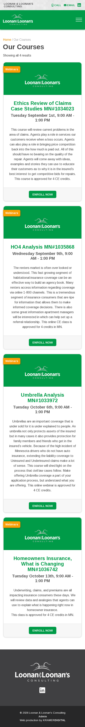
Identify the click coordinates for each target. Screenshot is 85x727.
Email (71, 5)
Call (57, 5)
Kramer (54, 720)
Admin (43, 716)
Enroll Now (42, 194)
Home (7, 39)
